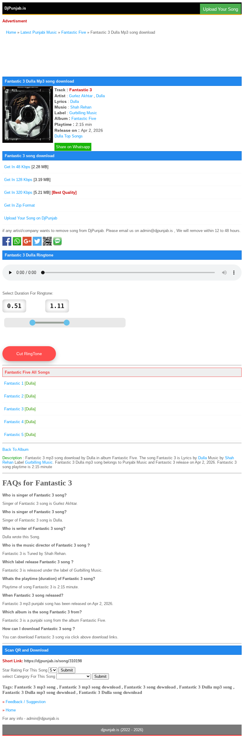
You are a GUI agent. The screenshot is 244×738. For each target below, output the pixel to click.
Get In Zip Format (19, 205)
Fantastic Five (73, 32)
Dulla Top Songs (68, 136)
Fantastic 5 (20, 434)
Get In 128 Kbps (27, 179)
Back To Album (15, 449)
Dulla (100, 96)
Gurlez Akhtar (81, 96)
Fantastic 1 (20, 383)
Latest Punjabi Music (39, 32)
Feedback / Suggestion (26, 702)
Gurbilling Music (83, 113)
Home (11, 32)
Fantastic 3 (20, 409)
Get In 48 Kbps (26, 167)
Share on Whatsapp (73, 147)
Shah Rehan (80, 107)
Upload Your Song (220, 9)
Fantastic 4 (20, 422)
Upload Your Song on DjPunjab (30, 218)
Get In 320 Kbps (40, 192)
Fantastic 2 (20, 396)
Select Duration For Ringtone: (27, 293)
